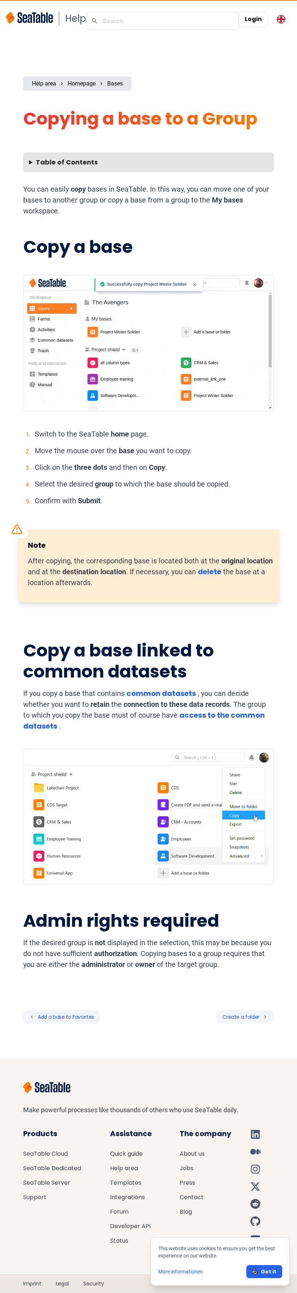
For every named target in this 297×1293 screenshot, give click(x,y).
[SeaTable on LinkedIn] (255, 1134)
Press (187, 1183)
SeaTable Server (46, 1183)
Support (34, 1197)
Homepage (82, 83)
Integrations (127, 1197)
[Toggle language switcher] (281, 19)
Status (119, 1240)
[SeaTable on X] (255, 1186)
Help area (44, 83)
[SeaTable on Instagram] (255, 1169)
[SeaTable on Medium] (255, 1151)
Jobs (186, 1168)
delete (209, 572)
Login (253, 19)
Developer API (130, 1226)
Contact (192, 1197)
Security (93, 1283)
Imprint (32, 1283)
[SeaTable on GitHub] (255, 1221)
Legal (62, 1283)
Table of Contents (67, 162)
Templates (125, 1183)
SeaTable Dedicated (52, 1168)
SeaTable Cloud (45, 1154)
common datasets (161, 693)
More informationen (180, 1272)
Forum (119, 1212)
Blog (186, 1212)
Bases (115, 83)
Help (75, 18)
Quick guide (126, 1154)
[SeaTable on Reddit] (255, 1203)
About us (192, 1154)
